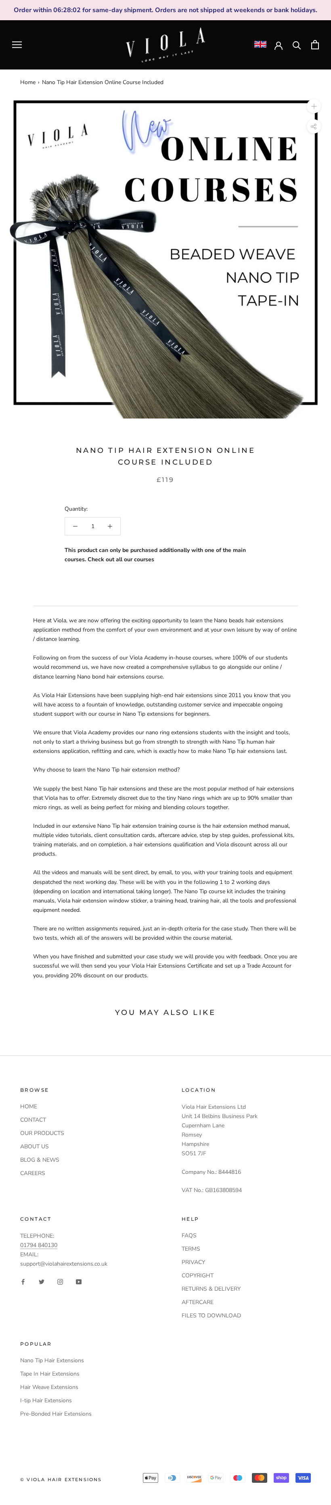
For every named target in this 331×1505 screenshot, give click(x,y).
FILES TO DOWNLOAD (211, 1315)
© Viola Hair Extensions (61, 1479)
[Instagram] (60, 1281)
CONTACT (33, 1120)
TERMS (191, 1249)
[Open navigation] (17, 44)
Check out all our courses (121, 559)
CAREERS (32, 1173)
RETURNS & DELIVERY (211, 1289)
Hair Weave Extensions (49, 1387)
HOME (28, 1106)
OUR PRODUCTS (42, 1133)
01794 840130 (38, 1245)
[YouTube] (79, 1281)
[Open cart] (315, 44)
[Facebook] (23, 1281)
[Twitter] (41, 1281)
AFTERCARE (198, 1302)
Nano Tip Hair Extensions (52, 1360)
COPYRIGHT (198, 1275)
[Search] (297, 44)
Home (28, 82)
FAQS (189, 1235)
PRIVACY (193, 1262)
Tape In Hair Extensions (50, 1374)
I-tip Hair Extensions (46, 1400)
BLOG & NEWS (39, 1160)
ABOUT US (34, 1146)
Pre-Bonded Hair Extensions (56, 1414)
